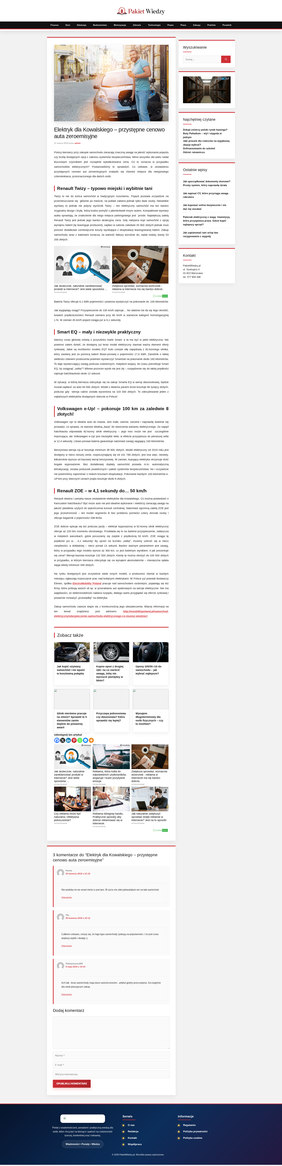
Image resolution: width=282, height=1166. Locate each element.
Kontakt (132, 1138)
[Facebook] (56, 740)
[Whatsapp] (79, 740)
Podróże (211, 25)
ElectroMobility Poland (87, 583)
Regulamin (189, 1125)
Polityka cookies (192, 1138)
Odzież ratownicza (194, 152)
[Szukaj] (226, 59)
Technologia (154, 25)
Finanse (55, 25)
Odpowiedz (66, 897)
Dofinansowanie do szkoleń (199, 148)
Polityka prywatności (195, 1131)
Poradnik (227, 25)
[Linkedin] (68, 740)
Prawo (170, 25)
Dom (68, 25)
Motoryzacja (120, 25)
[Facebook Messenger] (85, 740)
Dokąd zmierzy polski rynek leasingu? (205, 129)
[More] (91, 740)
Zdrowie (137, 25)
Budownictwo (100, 25)
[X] (62, 740)
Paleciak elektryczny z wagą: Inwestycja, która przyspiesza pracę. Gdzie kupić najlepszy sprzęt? (206, 221)
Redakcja (133, 1131)
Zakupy (196, 25)
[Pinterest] (74, 740)
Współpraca (135, 1144)
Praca (183, 25)
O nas (131, 1125)
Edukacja (81, 25)
